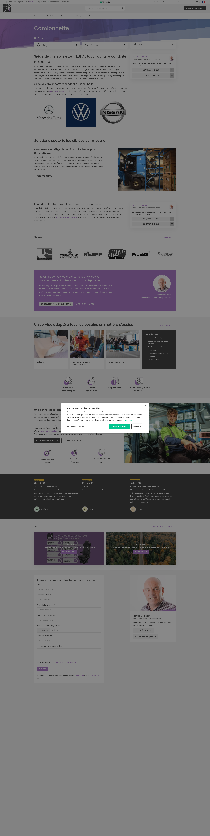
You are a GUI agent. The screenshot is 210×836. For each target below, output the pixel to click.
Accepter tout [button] (119, 426)
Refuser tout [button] (137, 426)
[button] (77, 426)
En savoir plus (128, 420)
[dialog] (105, 418)
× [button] (145, 405)
